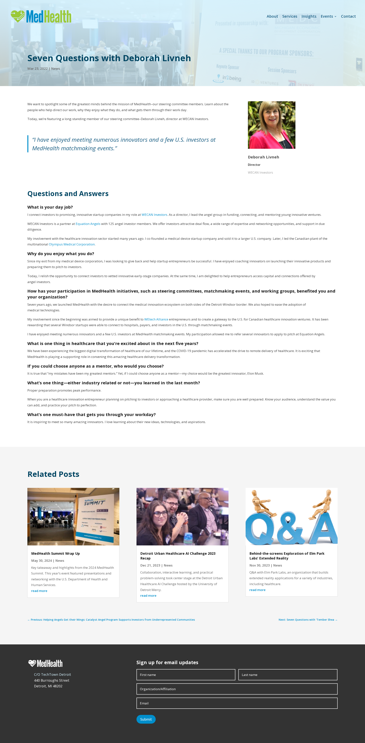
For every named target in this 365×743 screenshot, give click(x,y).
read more (39, 591)
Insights (309, 16)
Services (289, 16)
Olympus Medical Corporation (72, 244)
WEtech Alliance (156, 319)
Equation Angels (88, 224)
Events (327, 16)
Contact (348, 16)
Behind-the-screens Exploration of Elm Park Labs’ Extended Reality (287, 555)
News (55, 68)
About (272, 16)
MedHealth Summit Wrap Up (55, 553)
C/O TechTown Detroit (52, 674)
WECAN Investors (154, 214)
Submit (146, 719)
